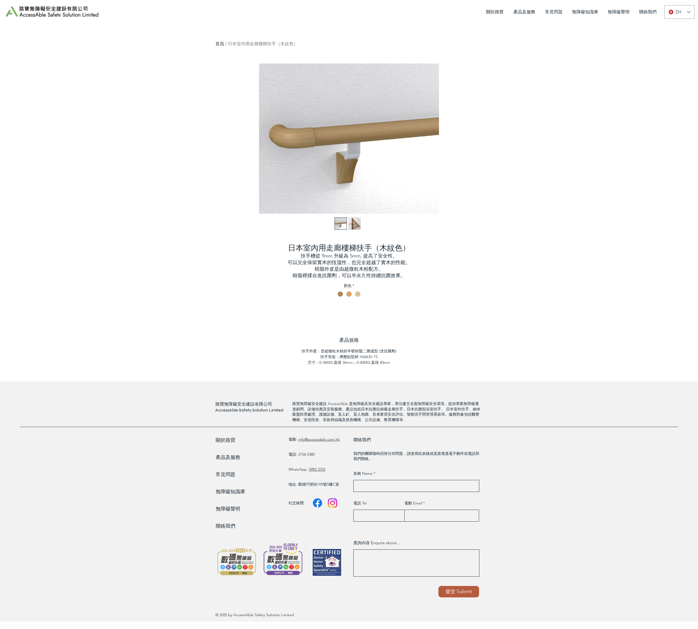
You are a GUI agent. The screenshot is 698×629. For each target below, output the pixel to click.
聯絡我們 (225, 526)
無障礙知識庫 (230, 492)
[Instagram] (332, 503)
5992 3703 (317, 469)
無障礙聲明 (228, 509)
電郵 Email (413, 503)
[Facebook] (317, 503)
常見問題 (225, 474)
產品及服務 (228, 457)
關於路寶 (225, 440)
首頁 (219, 43)
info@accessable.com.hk (319, 439)
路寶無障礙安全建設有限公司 (243, 404)
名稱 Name (363, 473)
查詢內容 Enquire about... (376, 543)
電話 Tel (360, 503)
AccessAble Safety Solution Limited (249, 410)
